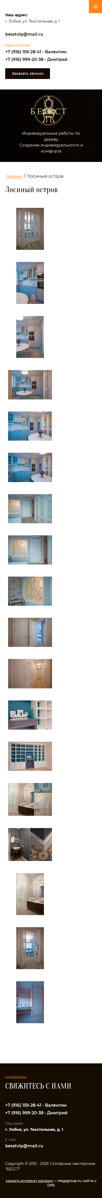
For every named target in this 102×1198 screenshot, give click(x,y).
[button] (27, 73)
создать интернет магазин (29, 1181)
